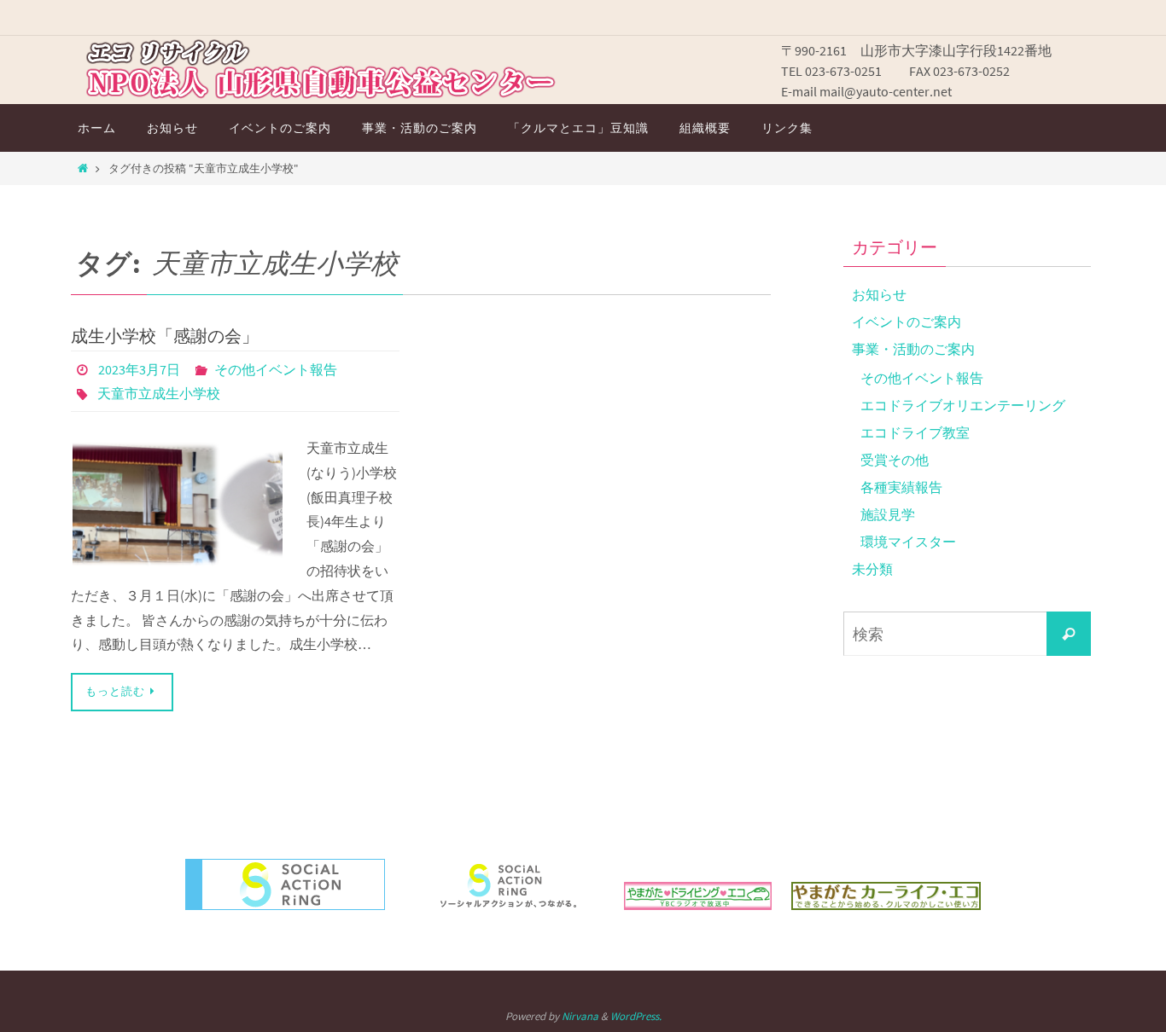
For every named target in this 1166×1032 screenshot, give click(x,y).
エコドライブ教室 (915, 432)
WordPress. (636, 1016)
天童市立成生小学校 (158, 393)
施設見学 (887, 514)
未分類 (872, 568)
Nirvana (580, 1016)
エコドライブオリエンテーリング (962, 405)
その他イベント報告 (275, 369)
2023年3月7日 (139, 369)
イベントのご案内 (906, 321)
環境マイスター (908, 541)
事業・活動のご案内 (913, 348)
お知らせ (879, 294)
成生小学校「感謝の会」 (165, 335)
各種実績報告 (901, 487)
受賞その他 (894, 459)
